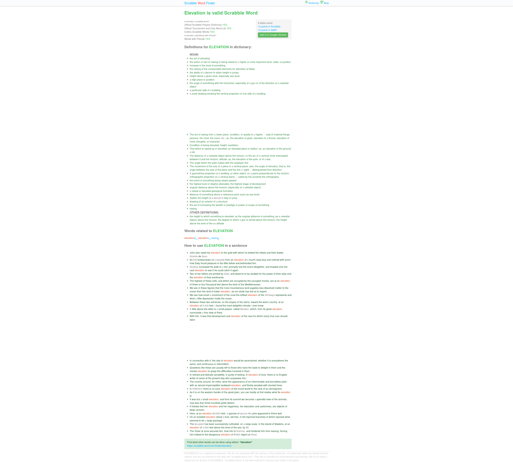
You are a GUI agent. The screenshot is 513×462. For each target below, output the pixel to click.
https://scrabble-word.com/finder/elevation (209, 445)
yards (224, 402)
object (193, 86)
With (192, 316)
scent (250, 266)
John (192, 252)
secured (249, 399)
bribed (251, 252)
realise (267, 392)
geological (216, 191)
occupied (239, 280)
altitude (223, 159)
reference (228, 194)
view (211, 312)
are (210, 273)
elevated (214, 145)
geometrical (198, 173)
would (237, 360)
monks (265, 280)
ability (197, 72)
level (269, 62)
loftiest (243, 295)
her (199, 273)
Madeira (279, 424)
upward (232, 180)
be (248, 273)
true (272, 316)
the (191, 58)
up (213, 148)
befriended (246, 263)
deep (192, 409)
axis (215, 166)
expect (263, 291)
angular (194, 187)
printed (216, 273)
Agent (244, 434)
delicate (209, 374)
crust (233, 295)
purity (231, 374)
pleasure (212, 263)
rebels (262, 252)
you (243, 392)
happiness (233, 406)
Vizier (198, 431)
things (286, 134)
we (243, 399)
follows (195, 406)
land (247, 287)
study (242, 291)
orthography (272, 176)
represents (281, 295)
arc (254, 155)
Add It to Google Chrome (273, 35)
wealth (219, 205)
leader (280, 252)
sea (232, 76)
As (191, 392)
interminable (258, 381)
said (268, 134)
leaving (275, 431)
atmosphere (275, 388)
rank (260, 388)
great (269, 309)
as (227, 138)
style (214, 162)
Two (192, 273)
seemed (194, 420)
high (194, 79)
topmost (250, 416)
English (283, 374)
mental (193, 371)
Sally (197, 263)
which (198, 148)
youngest (256, 280)
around (207, 381)
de (199, 256)
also (251, 166)
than (199, 291)
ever (254, 305)
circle (272, 155)
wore (225, 381)
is (203, 148)
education (249, 406)
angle (197, 83)
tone (263, 374)
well (280, 413)
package (217, 420)
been (211, 424)
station (254, 148)
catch (227, 270)
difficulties (226, 371)
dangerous (214, 434)
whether (262, 360)
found (204, 263)
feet (219, 284)
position (287, 62)
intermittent (223, 364)
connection (198, 360)
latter (210, 309)
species (233, 413)
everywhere (278, 360)
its (264, 309)
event (197, 180)
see (210, 270)
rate (218, 360)
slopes (232, 302)
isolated (201, 416)
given (209, 76)
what (192, 298)
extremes (216, 302)
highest (197, 183)
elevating (205, 58)
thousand (211, 284)
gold (230, 252)
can (247, 392)
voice (217, 138)
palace (228, 309)
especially (224, 76)
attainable (224, 183)
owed (203, 252)
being (224, 62)
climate (246, 305)
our (236, 291)
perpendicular (266, 173)
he (246, 252)
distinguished (259, 169)
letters (204, 273)
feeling (240, 374)
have (245, 367)
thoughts (200, 141)
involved (236, 371)
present (216, 378)
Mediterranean (252, 284)
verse (202, 378)
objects (280, 406)
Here (192, 413)
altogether (259, 266)
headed (274, 266)
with (217, 83)
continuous (207, 364)
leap (226, 197)
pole (255, 159)
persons (194, 138)
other (236, 173)
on (248, 173)
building (216, 90)
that (281, 166)
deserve (239, 273)
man (277, 316)
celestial (284, 83)
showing (211, 93)
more (252, 62)
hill (193, 152)
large (209, 420)
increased (204, 266)
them (274, 367)
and (203, 159)
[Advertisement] (241, 114)
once (206, 431)
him (254, 263)
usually (220, 367)
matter (278, 287)
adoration (241, 69)
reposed (280, 416)
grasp (214, 371)
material (278, 134)
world (247, 388)
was (204, 316)
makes (221, 162)
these (208, 280)
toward (254, 302)
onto (281, 266)
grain (249, 138)
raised (231, 62)
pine (254, 413)
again (235, 270)
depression (208, 298)
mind (206, 138)
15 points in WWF (267, 30)
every (266, 316)
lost (240, 266)
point (236, 194)
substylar (239, 162)
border (217, 392)
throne (272, 138)
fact (205, 62)
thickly (250, 385)
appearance (238, 381)
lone (227, 416)
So (191, 259)
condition (234, 134)
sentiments (218, 277)
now (192, 402)
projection (234, 93)
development (259, 183)
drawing (202, 93)
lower (219, 134)
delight (264, 367)
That (192, 148)
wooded (258, 385)
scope (251, 205)
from (211, 134)
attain (219, 72)
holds (218, 298)
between (194, 159)
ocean (193, 291)
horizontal (229, 83)
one (245, 93)
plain (284, 381)
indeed (197, 434)
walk (216, 266)
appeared (263, 413)
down (208, 259)
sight (246, 169)
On (191, 416)
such (243, 194)
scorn (288, 259)
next (192, 270)
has (247, 291)
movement (200, 166)
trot (226, 266)
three (195, 284)
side (204, 90)
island (268, 424)
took (226, 431)
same (193, 364)
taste (255, 367)
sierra (247, 302)
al (190, 238)
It (190, 399)
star (268, 159)
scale (194, 93)
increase (194, 65)
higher (243, 62)
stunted (272, 385)
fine (206, 312)
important (261, 62)
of (199, 58)
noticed (275, 259)
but (198, 399)
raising (214, 62)
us (255, 291)
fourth (252, 259)
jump (234, 197)
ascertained (250, 360)
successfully (221, 424)
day (223, 378)
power (241, 205)
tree (236, 416)
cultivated (234, 424)
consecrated (214, 69)
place (200, 79)
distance (199, 155)
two (208, 302)
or (202, 62)
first (262, 392)
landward (225, 385)
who (239, 367)
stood (219, 416)
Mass (252, 69)
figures (211, 287)
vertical (224, 93)
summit (237, 399)
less (261, 287)
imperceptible (213, 385)
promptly (233, 266)
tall (232, 416)
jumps (235, 72)
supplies (254, 287)
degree (214, 183)
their (273, 252)
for (233, 69)
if (213, 270)
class (259, 259)
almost (201, 385)
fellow (232, 263)
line (246, 162)
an (229, 148)
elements (227, 69)
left (226, 367)
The (192, 134)
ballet (193, 197)
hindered (255, 431)
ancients (256, 176)
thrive (274, 413)
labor (192, 319)
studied (254, 273)
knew (260, 305)
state (275, 62)
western (209, 392)
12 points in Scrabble (269, 26)
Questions (195, 367)
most (229, 305)
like (203, 367)
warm (266, 302)
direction (270, 83)
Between (194, 302)
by (246, 176)
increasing (205, 205)
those (234, 367)
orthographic (196, 176)
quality (247, 134)
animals (282, 399)
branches (260, 416)
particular (197, 90)
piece (225, 166)
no (277, 374)
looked (201, 259)
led (251, 291)
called (241, 176)
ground (287, 148)
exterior (209, 201)
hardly (253, 392)
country (273, 302)
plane (245, 166)
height (225, 72)
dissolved (269, 287)
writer (193, 378)
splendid (260, 399)
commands (195, 312)
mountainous (237, 287)
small (206, 295)
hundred (215, 402)
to (236, 62)
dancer (209, 72)
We (191, 287)
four (203, 284)
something (219, 65)
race (250, 316)
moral (241, 388)
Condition (195, 145)
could (220, 270)
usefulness (265, 406)
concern (200, 409)
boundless (275, 381)
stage (246, 183)
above (200, 76)
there (270, 374)
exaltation (233, 145)
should (283, 316)
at (247, 69)
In (191, 360)
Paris (219, 312)
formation (228, 191)
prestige (230, 205)
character (214, 141)
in (200, 65)
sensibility (219, 374)
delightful (237, 305)
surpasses (235, 378)
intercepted (282, 155)
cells (214, 280)
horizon (240, 155)
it (200, 159)
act (195, 58)
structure (223, 201)
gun (253, 83)
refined (196, 374)
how (192, 263)
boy (264, 259)
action (197, 62)
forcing (283, 431)
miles (218, 381)
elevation (239, 138)
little (226, 263)
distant (230, 402)
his (208, 252)
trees (279, 385)
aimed (252, 219)
